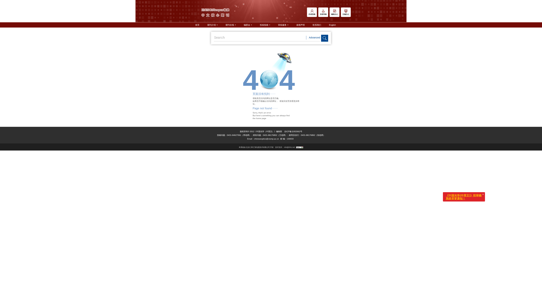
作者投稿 (312, 14)
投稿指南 (264, 25)
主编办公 (345, 14)
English (332, 25)
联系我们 (317, 25)
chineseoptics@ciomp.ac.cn (266, 139)
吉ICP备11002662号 (293, 131)
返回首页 (285, 101)
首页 (197, 25)
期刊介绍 (211, 25)
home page (261, 118)
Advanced (314, 37)
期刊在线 (230, 25)
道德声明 (300, 25)
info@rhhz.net (289, 147)
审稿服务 (282, 25)
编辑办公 (334, 14)
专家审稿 (323, 14)
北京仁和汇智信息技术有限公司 (258, 147)
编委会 (247, 25)
